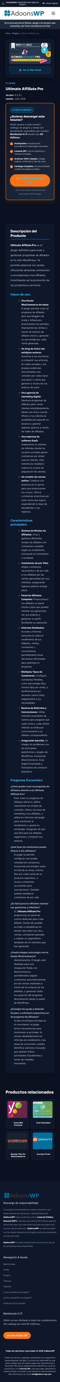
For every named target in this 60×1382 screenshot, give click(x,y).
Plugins (15, 33)
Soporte (7, 1286)
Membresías (9, 1264)
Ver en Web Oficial (32, 70)
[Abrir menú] (53, 13)
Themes (7, 1281)
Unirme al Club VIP (17, 1335)
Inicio (8, 33)
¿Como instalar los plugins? (16, 1292)
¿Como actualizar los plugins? (17, 1297)
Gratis (6, 1269)
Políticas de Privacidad (14, 1303)
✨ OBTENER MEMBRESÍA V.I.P (30, 180)
